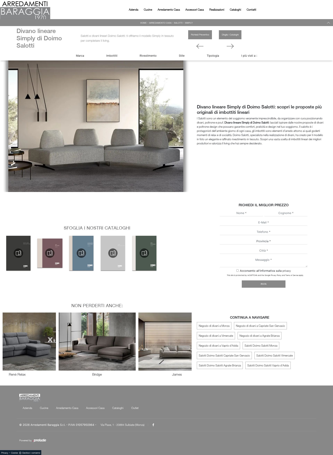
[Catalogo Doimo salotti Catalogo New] (113, 253)
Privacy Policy (276, 275)
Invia (264, 283)
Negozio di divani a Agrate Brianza (260, 335)
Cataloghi (235, 9)
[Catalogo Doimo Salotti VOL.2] (50, 253)
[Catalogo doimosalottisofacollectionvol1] (144, 253)
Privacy (4, 452)
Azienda (133, 9)
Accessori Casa (194, 9)
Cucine (148, 9)
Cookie (14, 452)
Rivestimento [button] (148, 55)
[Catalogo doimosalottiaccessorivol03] (81, 253)
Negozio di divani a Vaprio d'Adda (218, 345)
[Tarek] (230, 46)
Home (143, 23)
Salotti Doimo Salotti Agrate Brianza (220, 365)
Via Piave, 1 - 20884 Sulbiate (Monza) (122, 424)
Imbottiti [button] (111, 55)
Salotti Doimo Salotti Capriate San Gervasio (224, 355)
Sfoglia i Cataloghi (230, 34)
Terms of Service (291, 275)
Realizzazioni (216, 9)
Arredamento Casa (169, 9)
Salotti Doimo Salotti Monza (261, 345)
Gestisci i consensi (31, 452)
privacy (287, 270)
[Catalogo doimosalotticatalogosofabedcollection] (18, 253)
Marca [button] (80, 55)
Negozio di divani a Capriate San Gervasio (260, 325)
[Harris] (200, 46)
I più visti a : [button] (249, 55)
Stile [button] (182, 55)
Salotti (178, 23)
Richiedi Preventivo (200, 34)
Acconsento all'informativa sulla (265, 270)
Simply (189, 23)
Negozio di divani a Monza (214, 325)
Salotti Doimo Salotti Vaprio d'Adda (268, 365)
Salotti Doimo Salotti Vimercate (274, 355)
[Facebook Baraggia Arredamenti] (153, 424)
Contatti (251, 9)
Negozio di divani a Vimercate (216, 335)
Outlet (135, 407)
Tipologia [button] (213, 55)
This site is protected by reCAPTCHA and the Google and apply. (265, 275)
